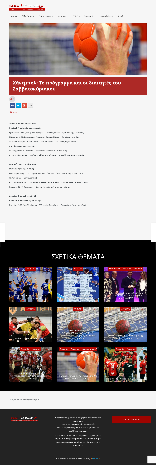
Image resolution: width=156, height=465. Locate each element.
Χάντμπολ (88, 16)
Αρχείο (121, 16)
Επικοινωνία (133, 419)
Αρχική (14, 16)
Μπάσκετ (62, 16)
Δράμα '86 (127, 268)
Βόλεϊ (75, 16)
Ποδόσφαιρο (45, 16)
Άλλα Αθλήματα (106, 16)
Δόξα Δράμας (28, 16)
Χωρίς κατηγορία (89, 349)
